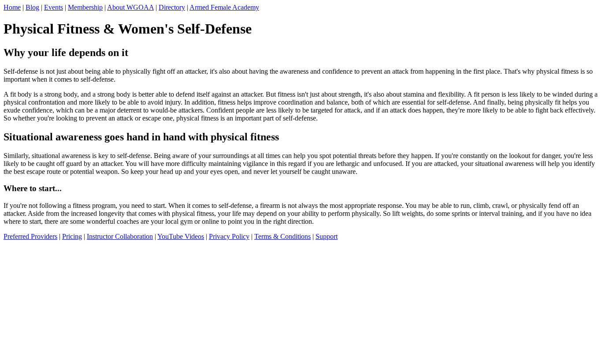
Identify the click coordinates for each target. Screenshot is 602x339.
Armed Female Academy (224, 7)
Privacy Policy (229, 236)
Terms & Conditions (282, 236)
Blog (32, 7)
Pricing (72, 236)
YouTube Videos (180, 236)
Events (53, 7)
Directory (172, 7)
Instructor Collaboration (120, 236)
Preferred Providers (30, 236)
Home (12, 7)
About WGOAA (130, 7)
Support (327, 236)
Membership (85, 7)
